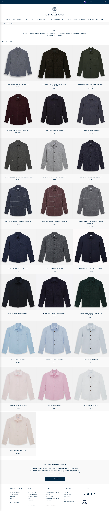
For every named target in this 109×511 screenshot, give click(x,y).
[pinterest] (94, 493)
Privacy (48, 494)
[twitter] (83, 493)
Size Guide (30, 500)
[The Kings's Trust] (90, 502)
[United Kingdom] (85, 2)
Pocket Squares (41, 19)
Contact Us (12, 496)
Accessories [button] (66, 19)
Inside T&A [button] (99, 19)
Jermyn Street (67, 494)
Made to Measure (79, 19)
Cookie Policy (49, 496)
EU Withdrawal (31, 505)
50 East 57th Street (69, 501)
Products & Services (33, 496)
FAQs (29, 498)
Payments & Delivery (33, 492)
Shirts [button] (26, 19)
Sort (11, 41)
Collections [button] (10, 19)
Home (4, 23)
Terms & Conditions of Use (52, 498)
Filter (4, 41)
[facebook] (91, 493)
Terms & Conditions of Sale (52, 492)
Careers (12, 498)
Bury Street (67, 496)
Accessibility (49, 503)
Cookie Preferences (51, 505)
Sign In (98, 1)
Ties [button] (32, 19)
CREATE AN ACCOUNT (14, 502)
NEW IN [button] (19, 19)
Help (90, 1)
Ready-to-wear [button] (55, 19)
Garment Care (31, 503)
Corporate (48, 500)
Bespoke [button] (91, 19)
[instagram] (87, 493)
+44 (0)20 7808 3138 (14, 494)
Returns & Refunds (32, 494)
